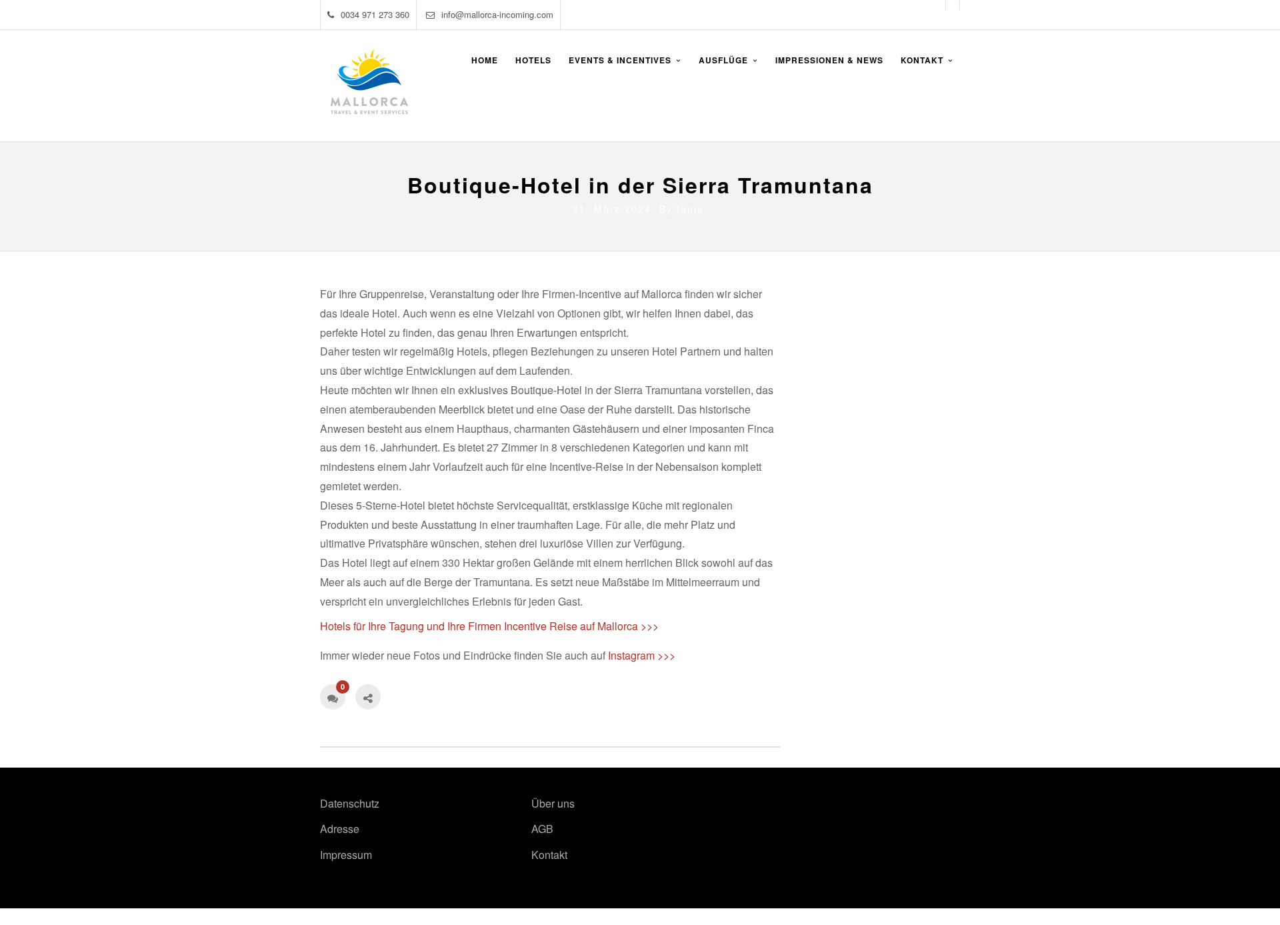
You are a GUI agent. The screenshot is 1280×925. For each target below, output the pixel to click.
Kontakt (549, 854)
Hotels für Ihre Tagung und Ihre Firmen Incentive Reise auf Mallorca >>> (489, 626)
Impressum (346, 854)
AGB (542, 828)
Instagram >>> (641, 655)
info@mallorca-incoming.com (497, 14)
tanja (690, 208)
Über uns (553, 803)
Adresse (339, 828)
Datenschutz (349, 803)
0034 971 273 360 (375, 14)
